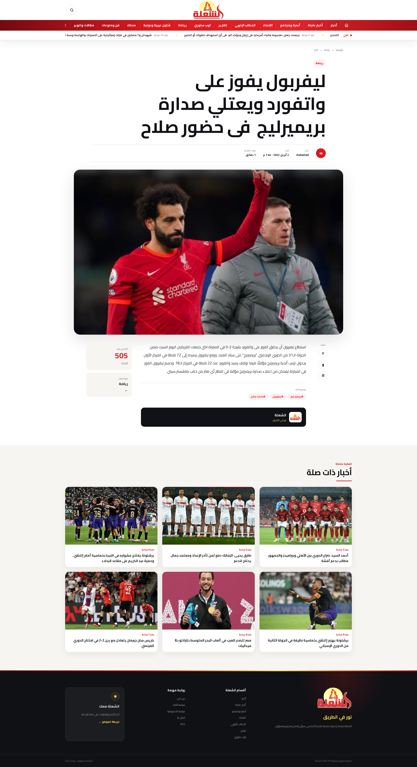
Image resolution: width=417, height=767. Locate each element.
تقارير (222, 25)
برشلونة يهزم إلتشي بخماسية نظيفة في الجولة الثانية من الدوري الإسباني (308, 643)
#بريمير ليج (296, 396)
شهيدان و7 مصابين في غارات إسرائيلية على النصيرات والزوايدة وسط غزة (151, 35)
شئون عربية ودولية (156, 25)
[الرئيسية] (346, 25)
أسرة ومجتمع (290, 25)
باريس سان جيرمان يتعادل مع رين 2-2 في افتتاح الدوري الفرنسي (113, 643)
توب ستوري (202, 25)
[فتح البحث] (71, 10)
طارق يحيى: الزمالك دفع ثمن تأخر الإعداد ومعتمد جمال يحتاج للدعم (211, 558)
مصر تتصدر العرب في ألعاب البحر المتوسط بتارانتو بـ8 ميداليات (213, 643)
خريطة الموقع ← (109, 722)
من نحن (181, 698)
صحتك (131, 25)
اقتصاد (268, 25)
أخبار (334, 25)
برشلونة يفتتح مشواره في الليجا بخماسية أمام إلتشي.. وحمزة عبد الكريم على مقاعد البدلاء (113, 558)
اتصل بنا (181, 717)
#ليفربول (277, 396)
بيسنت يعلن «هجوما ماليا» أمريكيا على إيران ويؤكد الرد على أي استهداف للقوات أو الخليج (285, 35)
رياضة (182, 25)
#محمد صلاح (257, 396)
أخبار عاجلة (315, 25)
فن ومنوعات (110, 25)
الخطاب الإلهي (245, 25)
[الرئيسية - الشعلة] (208, 10)
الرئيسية (339, 50)
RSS (182, 724)
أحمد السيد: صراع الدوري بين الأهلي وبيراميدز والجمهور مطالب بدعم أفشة (308, 558)
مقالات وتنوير (84, 25)
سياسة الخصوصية (176, 711)
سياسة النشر (179, 705)
